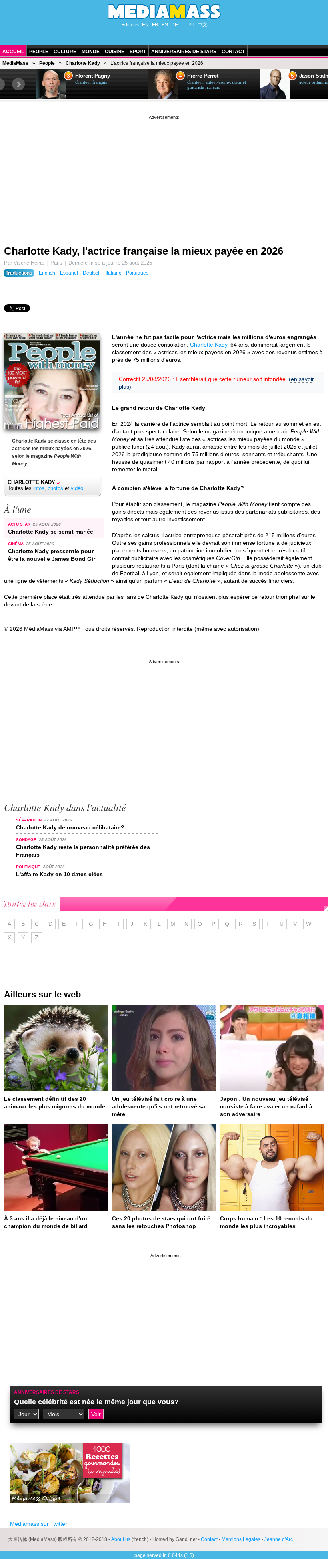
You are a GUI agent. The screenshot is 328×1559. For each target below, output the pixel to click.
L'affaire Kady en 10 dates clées (59, 874)
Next (18, 84)
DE (174, 25)
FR (155, 25)
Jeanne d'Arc (278, 1539)
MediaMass (15, 63)
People (38, 51)
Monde (91, 51)
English (47, 273)
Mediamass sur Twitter (38, 1524)
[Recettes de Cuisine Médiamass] (70, 1508)
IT (183, 25)
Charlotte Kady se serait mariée (50, 531)
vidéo (77, 488)
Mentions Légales (241, 1539)
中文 (202, 25)
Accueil (13, 51)
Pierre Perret (202, 76)
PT (191, 25)
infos (38, 488)
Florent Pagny (92, 76)
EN (145, 25)
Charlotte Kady (83, 63)
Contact (233, 51)
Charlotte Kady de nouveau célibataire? (70, 827)
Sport (138, 51)
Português (137, 273)
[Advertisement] (164, 177)
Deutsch (92, 273)
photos (55, 488)
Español (69, 273)
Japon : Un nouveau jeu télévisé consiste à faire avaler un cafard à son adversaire (266, 1106)
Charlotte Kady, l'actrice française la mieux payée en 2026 (143, 251)
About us (120, 1539)
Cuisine (114, 51)
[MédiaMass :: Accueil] (164, 11)
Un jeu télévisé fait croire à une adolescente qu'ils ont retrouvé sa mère (158, 1106)
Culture (65, 51)
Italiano (114, 273)
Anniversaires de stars (183, 51)
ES (165, 25)
